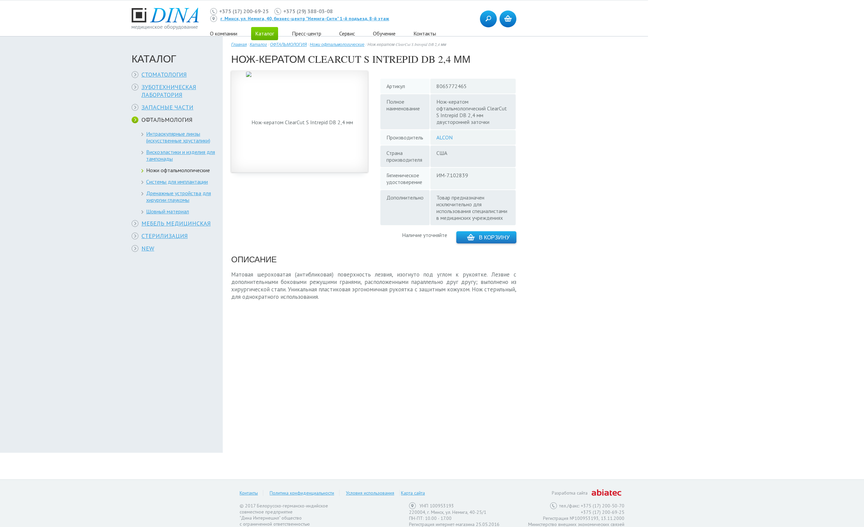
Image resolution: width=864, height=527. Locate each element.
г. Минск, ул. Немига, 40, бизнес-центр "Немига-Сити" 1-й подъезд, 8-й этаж (304, 19)
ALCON (444, 137)
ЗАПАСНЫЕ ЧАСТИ (167, 107)
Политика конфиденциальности (302, 493)
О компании (223, 33)
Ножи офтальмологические (178, 170)
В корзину (494, 237)
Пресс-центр (306, 33)
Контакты (424, 33)
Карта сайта (413, 493)
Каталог (258, 44)
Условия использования (370, 493)
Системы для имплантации (177, 181)
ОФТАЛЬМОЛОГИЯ (166, 120)
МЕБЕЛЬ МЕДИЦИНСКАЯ (176, 223)
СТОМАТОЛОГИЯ (164, 74)
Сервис (347, 33)
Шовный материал (167, 211)
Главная (239, 44)
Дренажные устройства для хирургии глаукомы (178, 196)
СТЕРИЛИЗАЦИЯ (164, 236)
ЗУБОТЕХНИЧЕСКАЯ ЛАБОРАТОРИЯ (168, 91)
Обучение (384, 33)
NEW (147, 248)
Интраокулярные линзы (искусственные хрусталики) (178, 137)
